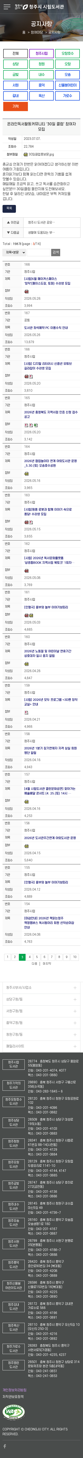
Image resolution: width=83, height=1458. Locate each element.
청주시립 (41, 53)
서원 (15, 85)
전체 (15, 53)
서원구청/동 (14, 1011)
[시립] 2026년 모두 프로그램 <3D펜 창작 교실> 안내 (50, 702)
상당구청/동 (14, 999)
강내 (15, 96)
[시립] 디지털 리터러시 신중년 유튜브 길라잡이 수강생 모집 (48, 366)
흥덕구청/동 (14, 1023)
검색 (56, 252)
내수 (41, 74)
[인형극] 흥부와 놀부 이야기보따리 (46, 607)
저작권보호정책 (13, 1397)
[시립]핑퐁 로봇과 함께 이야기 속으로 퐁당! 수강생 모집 (48, 512)
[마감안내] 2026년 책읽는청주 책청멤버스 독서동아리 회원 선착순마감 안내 (49, 922)
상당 (15, 64)
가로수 (67, 96)
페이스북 (5, 1446)
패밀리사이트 (15, 1046)
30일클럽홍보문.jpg (41, 154)
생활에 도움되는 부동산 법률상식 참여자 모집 (43, 232)
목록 (9, 208)
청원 (41, 64)
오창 (68, 64)
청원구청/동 (14, 1035)
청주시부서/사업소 (19, 988)
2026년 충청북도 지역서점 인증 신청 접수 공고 (51, 414)
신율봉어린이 (68, 85)
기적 (15, 106)
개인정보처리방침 (15, 1390)
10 (74, 957)
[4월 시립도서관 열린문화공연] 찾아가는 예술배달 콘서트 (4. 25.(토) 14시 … (49, 791)
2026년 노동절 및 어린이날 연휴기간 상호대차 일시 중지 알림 (47, 653)
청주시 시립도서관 (48, 7)
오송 (68, 74)
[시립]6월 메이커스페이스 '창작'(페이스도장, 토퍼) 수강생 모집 (47, 281)
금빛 (15, 74)
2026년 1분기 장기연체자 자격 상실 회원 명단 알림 (50, 750)
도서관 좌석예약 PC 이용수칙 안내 (46, 328)
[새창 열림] (14, 1420)
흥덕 (41, 85)
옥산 (41, 96)
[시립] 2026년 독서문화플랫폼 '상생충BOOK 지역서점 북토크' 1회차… (49, 560)
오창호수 (68, 53)
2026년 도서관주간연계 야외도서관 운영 (50, 838)
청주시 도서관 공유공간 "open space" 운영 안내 (43, 222)
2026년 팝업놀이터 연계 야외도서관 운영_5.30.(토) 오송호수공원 (50, 463)
